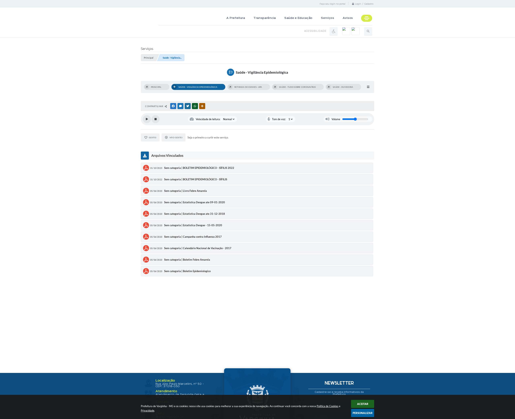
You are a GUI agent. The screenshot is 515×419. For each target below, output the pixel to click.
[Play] (147, 119)
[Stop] (155, 119)
